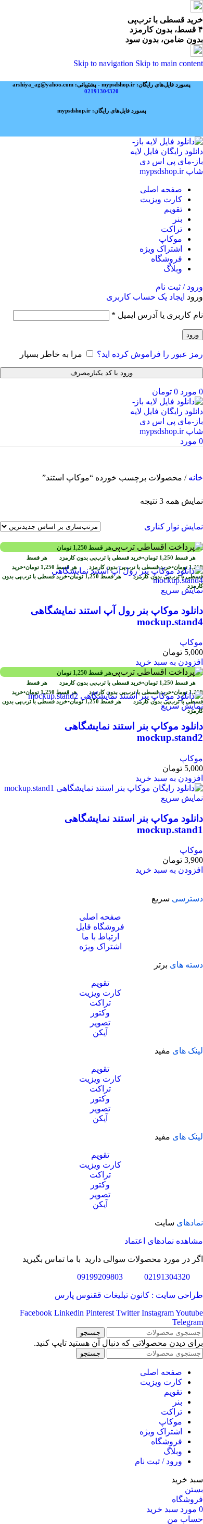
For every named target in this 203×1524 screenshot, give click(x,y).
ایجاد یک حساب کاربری (145, 296)
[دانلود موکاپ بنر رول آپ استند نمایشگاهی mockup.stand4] (101, 580)
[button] (169, 662)
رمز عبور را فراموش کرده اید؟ (150, 354)
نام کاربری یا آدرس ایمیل (157, 315)
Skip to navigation (104, 63)
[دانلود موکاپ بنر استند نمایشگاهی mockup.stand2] (115, 695)
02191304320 (101, 91)
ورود (192, 335)
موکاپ (191, 642)
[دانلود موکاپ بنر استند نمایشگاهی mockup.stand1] (103, 788)
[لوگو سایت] (166, 171)
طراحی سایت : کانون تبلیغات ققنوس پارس (129, 1295)
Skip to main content (169, 63)
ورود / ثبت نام (158, 1461)
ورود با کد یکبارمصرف (101, 373)
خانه (194, 477)
